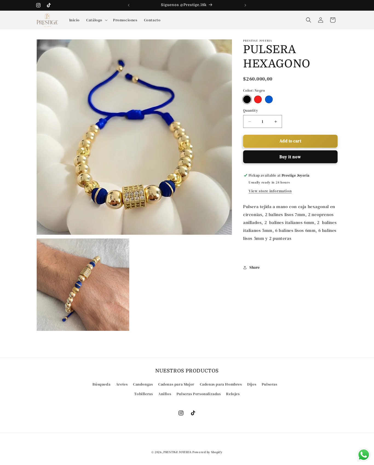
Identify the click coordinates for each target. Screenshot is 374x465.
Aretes (122, 384)
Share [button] (254, 267)
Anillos (164, 394)
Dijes (251, 384)
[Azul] (269, 100)
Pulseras (269, 384)
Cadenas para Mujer (176, 384)
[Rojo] (258, 100)
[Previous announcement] (129, 5)
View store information (270, 191)
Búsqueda (101, 384)
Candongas (143, 384)
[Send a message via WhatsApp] (363, 454)
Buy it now (290, 157)
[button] (96, 20)
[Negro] (247, 100)
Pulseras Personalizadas (199, 394)
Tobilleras (143, 394)
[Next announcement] (245, 5)
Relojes (233, 394)
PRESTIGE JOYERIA (177, 452)
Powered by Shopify (207, 452)
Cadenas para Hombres (221, 384)
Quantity (250, 110)
